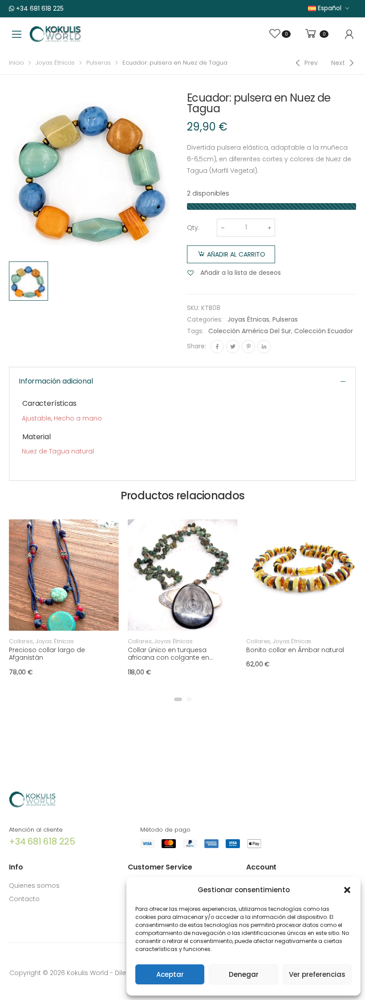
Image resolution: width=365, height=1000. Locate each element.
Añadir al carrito (236, 254)
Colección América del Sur (249, 331)
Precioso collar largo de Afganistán (47, 653)
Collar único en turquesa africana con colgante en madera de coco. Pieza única (175, 657)
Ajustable (36, 418)
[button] (347, 890)
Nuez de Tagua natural (58, 451)
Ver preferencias (317, 974)
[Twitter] (232, 346)
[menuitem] (328, 8)
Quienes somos (34, 885)
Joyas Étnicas (55, 62)
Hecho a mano (78, 418)
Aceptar (170, 974)
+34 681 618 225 (39, 8)
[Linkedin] (264, 346)
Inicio (16, 62)
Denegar (244, 974)
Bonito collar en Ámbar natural (295, 649)
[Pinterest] (248, 346)
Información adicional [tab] (56, 381)
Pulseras (98, 62)
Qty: (193, 227)
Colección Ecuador (323, 331)
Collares (21, 641)
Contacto (24, 898)
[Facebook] (217, 346)
